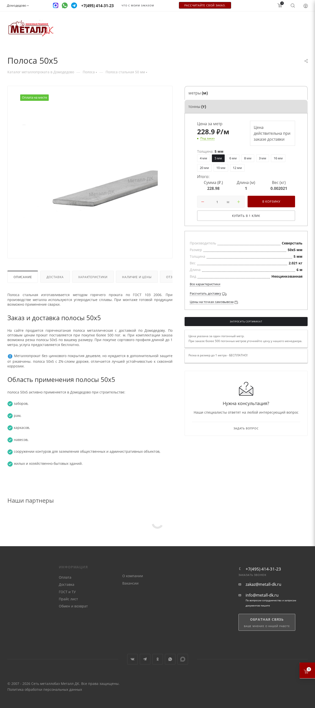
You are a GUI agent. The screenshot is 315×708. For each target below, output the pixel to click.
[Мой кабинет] (305, 5)
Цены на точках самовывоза (212, 302)
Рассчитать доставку (205, 293)
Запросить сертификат (246, 321)
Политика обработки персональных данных (44, 689)
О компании (132, 575)
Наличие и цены (136, 277)
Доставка (55, 277)
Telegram (145, 659)
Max (182, 659)
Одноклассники (157, 659)
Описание (23, 277)
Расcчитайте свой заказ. (205, 5)
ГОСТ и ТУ (67, 591)
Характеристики (92, 277)
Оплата (65, 577)
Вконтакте (132, 659)
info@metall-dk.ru (262, 595)
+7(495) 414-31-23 (263, 569)
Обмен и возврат (73, 606)
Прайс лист (68, 599)
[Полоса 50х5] (90, 175)
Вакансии (130, 583)
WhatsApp (170, 659)
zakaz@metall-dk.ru (263, 584)
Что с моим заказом (138, 5)
